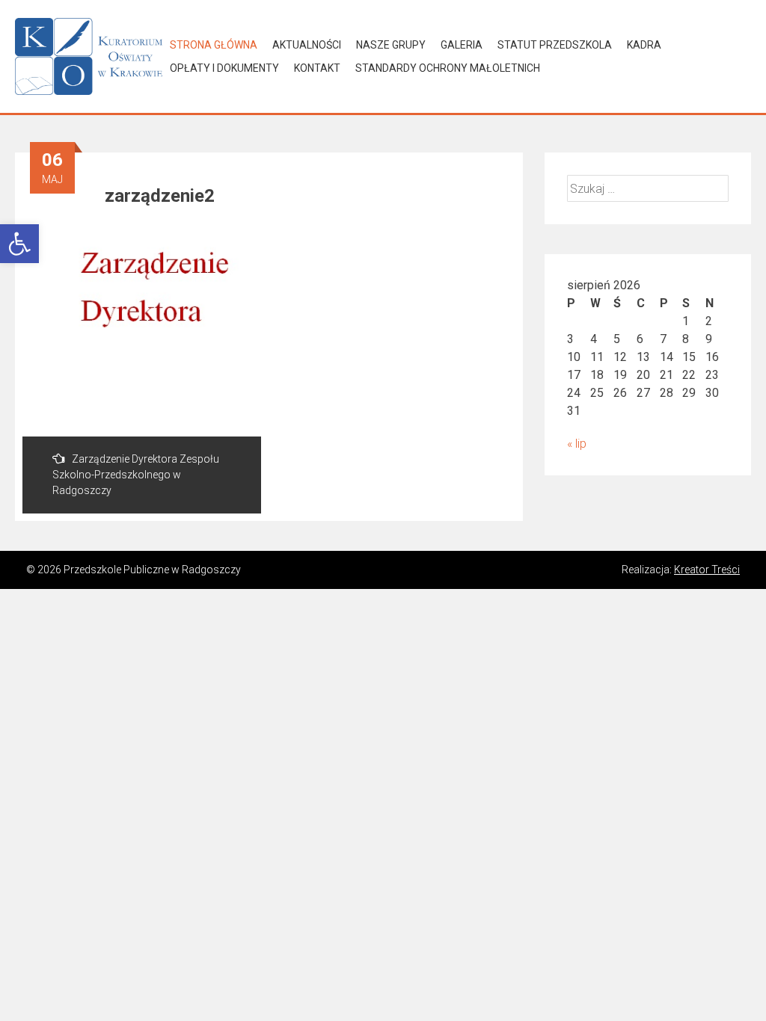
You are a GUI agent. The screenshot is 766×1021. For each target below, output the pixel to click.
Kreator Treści (707, 570)
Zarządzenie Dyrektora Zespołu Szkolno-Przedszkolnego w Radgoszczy (135, 474)
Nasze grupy (391, 45)
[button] (19, 243)
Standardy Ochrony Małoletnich (447, 68)
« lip (576, 444)
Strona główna (213, 45)
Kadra (644, 45)
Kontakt (317, 68)
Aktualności (306, 45)
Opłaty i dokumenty (224, 68)
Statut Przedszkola (554, 45)
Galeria (461, 45)
